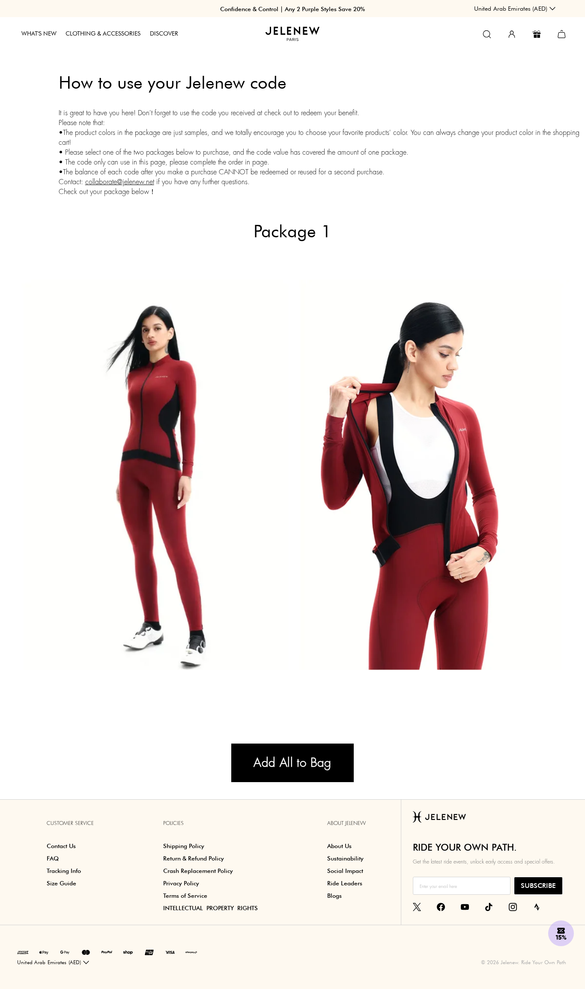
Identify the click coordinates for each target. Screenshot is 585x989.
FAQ (53, 858)
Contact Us (61, 846)
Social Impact (345, 870)
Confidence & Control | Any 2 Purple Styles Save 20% (292, 9)
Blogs (334, 895)
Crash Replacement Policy (198, 870)
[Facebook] (441, 907)
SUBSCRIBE (538, 885)
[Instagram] (513, 907)
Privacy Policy (181, 883)
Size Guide (61, 883)
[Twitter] (417, 907)
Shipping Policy (183, 846)
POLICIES (173, 823)
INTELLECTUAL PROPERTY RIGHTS (210, 908)
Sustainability (345, 858)
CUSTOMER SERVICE (70, 823)
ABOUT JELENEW (346, 823)
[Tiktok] (489, 907)
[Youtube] (465, 907)
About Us (339, 846)
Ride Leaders (344, 883)
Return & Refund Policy (193, 858)
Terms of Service (185, 895)
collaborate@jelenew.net (119, 181)
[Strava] (537, 907)
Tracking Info (64, 870)
